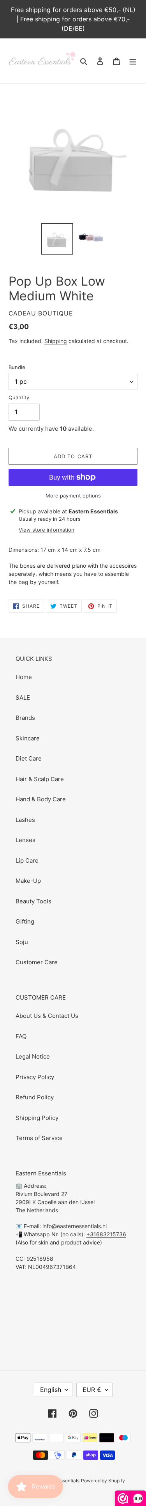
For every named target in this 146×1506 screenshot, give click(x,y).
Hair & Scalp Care (40, 779)
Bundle (17, 367)
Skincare (28, 738)
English (50, 1389)
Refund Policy (35, 1097)
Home (24, 677)
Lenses (25, 840)
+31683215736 (106, 1234)
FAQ (21, 1036)
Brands (25, 717)
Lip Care (27, 860)
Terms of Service (39, 1138)
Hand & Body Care (41, 799)
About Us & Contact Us (47, 1015)
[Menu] (133, 61)
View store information (46, 530)
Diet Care (29, 758)
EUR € (92, 1389)
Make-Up (28, 880)
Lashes (25, 819)
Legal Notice (33, 1056)
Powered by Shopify (103, 1480)
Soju (22, 942)
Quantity (19, 397)
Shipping (55, 341)
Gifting (25, 921)
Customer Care (37, 962)
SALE (23, 697)
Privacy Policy (35, 1077)
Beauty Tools (33, 901)
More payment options (73, 495)
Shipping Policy (37, 1117)
